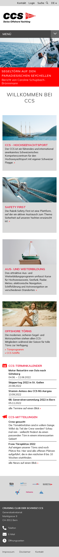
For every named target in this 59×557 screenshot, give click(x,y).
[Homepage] (19, 22)
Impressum (8, 551)
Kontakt (21, 3)
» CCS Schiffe (12, 352)
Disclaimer (24, 551)
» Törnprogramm (14, 349)
